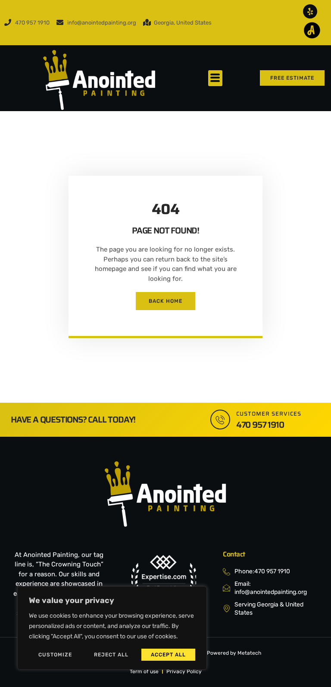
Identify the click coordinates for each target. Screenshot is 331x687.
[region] (112, 628)
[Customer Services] (220, 419)
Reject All (111, 655)
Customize (55, 655)
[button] (215, 78)
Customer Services (268, 413)
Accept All (168, 655)
